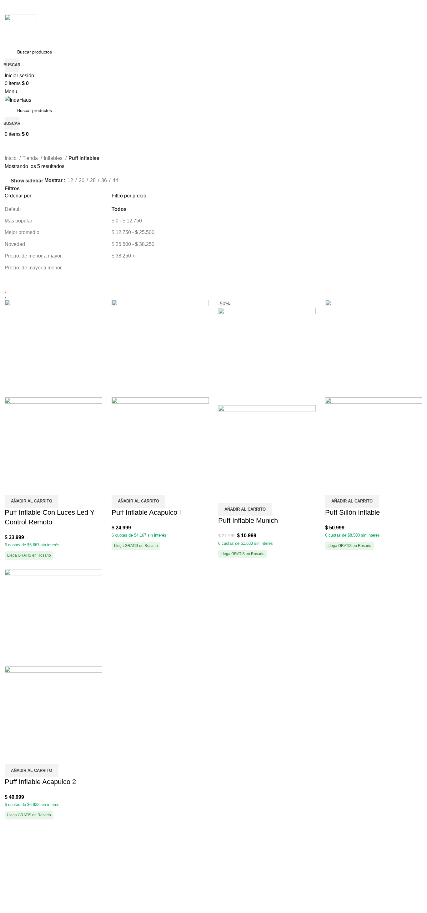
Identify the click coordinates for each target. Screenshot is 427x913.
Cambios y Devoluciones (32, 872)
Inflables (54, 158)
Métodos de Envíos (26, 860)
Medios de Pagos (24, 848)
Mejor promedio (22, 232)
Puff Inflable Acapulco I (146, 512)
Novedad (15, 244)
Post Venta (230, 848)
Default (13, 209)
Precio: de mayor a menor (33, 267)
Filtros (12, 188)
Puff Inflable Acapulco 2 (40, 782)
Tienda (31, 158)
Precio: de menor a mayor (33, 255)
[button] (31, 501)
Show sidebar (27, 180)
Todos (119, 209)
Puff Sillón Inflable (352, 512)
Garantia (227, 860)
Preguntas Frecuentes (29, 883)
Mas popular (18, 220)
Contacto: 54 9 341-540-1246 (144, 848)
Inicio (11, 158)
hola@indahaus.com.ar (137, 860)
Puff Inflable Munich (248, 520)
